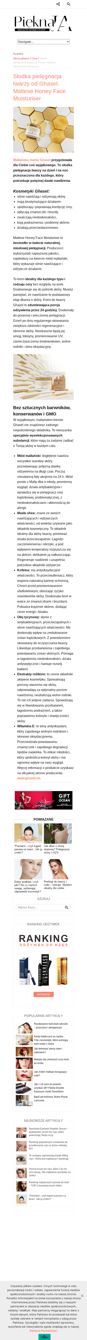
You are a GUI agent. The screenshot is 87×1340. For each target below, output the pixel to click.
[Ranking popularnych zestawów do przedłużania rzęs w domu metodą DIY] (21, 1146)
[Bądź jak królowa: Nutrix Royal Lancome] (24, 1100)
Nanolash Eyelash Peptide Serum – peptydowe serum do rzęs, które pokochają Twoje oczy (48, 1132)
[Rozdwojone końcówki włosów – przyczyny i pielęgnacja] (24, 1027)
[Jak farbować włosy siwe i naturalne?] (24, 1051)
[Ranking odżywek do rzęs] (43, 965)
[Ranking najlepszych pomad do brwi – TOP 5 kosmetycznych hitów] (21, 1186)
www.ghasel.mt (28, 778)
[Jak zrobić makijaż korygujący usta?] (24, 1075)
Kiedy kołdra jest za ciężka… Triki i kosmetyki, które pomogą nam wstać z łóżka (51, 1040)
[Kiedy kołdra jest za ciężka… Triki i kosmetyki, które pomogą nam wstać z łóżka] (24, 1040)
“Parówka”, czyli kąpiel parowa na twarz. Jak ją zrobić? (28, 849)
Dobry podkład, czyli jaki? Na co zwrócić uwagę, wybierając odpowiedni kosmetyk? (27, 886)
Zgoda (44, 1337)
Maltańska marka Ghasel (32, 160)
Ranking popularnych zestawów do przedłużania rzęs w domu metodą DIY (48, 1145)
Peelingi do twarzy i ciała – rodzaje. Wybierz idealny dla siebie (58, 885)
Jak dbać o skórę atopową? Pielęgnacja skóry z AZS (56, 849)
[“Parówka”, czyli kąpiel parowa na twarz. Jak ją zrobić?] (21, 1199)
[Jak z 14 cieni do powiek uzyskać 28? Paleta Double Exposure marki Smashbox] (24, 1088)
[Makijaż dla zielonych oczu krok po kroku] (24, 1063)
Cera (34, 58)
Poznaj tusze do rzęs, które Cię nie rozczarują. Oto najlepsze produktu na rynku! (50, 1172)
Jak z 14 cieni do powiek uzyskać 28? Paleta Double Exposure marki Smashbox (49, 1088)
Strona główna (21, 58)
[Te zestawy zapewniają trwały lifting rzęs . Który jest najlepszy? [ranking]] (21, 1159)
